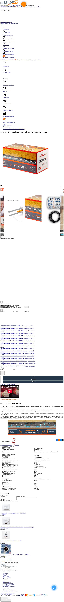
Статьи (4, 575)
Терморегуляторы (6, 582)
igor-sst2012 (37, 6)
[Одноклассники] (59, 440)
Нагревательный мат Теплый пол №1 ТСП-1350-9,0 (14, 129)
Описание (2, 384)
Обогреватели (6, 585)
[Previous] (2, 599)
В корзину (3, 515)
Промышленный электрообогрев (10, 591)
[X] (63, 440)
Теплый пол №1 (6, 127)
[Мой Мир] (61, 440)
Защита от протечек (7, 588)
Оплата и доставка (7, 577)
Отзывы (13, 384)
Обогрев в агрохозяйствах (8, 584)
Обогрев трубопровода (8, 583)
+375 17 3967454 (11, 6)
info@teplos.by (32, 6)
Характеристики (8, 384)
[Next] (6, 599)
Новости (5, 574)
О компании (5, 573)
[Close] (1, 310)
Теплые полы (6, 126)
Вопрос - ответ (6, 576)
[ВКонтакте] (57, 440)
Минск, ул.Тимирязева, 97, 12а (16, 5)
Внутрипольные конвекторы (9, 586)
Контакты (5, 578)
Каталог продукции (7, 125)
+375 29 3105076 (4, 6)
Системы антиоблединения (9, 589)
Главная (4, 124)
